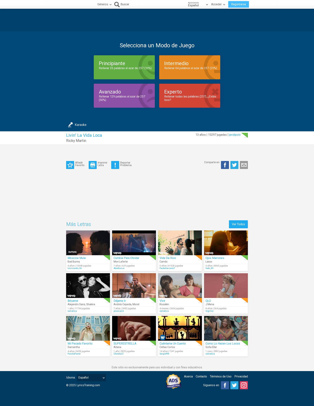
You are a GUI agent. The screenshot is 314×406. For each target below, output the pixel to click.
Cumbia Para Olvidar (126, 258)
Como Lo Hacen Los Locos (223, 343)
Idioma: (70, 377)
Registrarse (238, 4)
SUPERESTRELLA (125, 343)
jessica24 (119, 311)
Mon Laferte (121, 261)
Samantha (74, 347)
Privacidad (241, 376)
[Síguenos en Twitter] (234, 385)
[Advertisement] (157, 20)
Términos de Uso (221, 376)
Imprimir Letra (102, 163)
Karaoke (80, 125)
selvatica (72, 311)
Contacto (201, 376)
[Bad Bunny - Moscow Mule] (88, 242)
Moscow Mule (77, 258)
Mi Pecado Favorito (80, 343)
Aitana (117, 347)
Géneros (102, 4)
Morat (135, 304)
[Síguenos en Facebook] (225, 385)
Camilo (164, 261)
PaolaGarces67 (167, 268)
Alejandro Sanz (76, 304)
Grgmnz (210, 311)
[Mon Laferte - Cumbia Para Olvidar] (134, 242)
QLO (208, 300)
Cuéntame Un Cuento (173, 343)
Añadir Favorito (79, 163)
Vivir (162, 300)
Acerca (188, 376)
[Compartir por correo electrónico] (244, 165)
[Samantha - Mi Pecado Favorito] (88, 328)
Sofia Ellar (211, 347)
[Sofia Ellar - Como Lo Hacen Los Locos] (226, 328)
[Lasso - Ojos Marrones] (226, 242)
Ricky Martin (76, 140)
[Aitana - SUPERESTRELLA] (134, 328)
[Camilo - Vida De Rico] (180, 242)
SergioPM (164, 354)
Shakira (90, 304)
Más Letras (78, 224)
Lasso (209, 261)
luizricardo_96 (75, 268)
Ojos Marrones (215, 258)
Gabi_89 (209, 268)
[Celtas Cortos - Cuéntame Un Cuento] (180, 328)
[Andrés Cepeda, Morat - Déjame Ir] (134, 285)
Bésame (73, 300)
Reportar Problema (126, 163)
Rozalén (164, 304)
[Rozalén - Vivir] (180, 285)
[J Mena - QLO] (226, 285)
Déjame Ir (120, 300)
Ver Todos (238, 224)
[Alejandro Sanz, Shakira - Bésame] (88, 285)
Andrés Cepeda (122, 304)
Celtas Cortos (167, 347)
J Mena (210, 304)
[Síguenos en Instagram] (244, 385)
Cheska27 (119, 354)
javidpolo (235, 134)
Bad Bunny (74, 261)
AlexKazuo (119, 268)
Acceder (216, 4)
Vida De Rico (168, 258)
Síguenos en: (211, 385)
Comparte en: (212, 162)
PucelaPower (74, 354)
